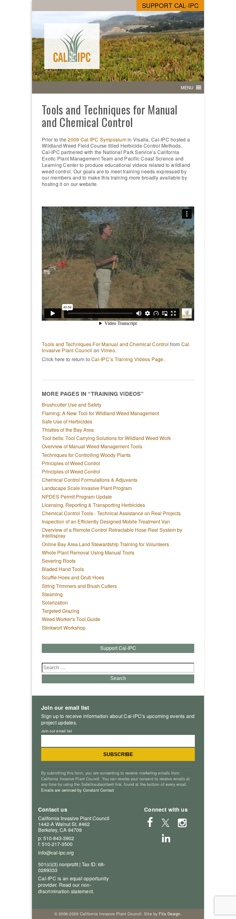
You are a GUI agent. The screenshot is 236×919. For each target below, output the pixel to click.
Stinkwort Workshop (63, 627)
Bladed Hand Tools (63, 569)
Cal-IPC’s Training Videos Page (127, 359)
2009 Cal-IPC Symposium (97, 139)
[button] (187, 87)
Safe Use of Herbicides (67, 421)
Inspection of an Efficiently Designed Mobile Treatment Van (106, 521)
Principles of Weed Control (71, 463)
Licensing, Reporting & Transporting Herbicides (93, 504)
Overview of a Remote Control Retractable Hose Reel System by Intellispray (112, 532)
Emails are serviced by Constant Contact (77, 790)
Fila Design (169, 914)
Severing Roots (59, 560)
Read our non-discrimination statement (65, 888)
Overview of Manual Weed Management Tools (92, 446)
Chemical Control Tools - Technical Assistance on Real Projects (111, 513)
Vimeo (108, 350)
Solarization (55, 602)
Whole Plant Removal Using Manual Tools (88, 552)
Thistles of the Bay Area (68, 429)
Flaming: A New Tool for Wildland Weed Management (100, 413)
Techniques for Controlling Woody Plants (86, 454)
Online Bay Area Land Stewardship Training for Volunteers (105, 544)
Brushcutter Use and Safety (71, 404)
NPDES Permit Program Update (77, 496)
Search (118, 678)
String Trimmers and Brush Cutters (79, 585)
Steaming (52, 594)
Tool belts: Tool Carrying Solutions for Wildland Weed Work (106, 438)
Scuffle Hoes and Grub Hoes (73, 577)
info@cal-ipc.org (56, 852)
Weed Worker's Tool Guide (71, 619)
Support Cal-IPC (170, 5)
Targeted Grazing (60, 610)
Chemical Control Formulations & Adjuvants (89, 479)
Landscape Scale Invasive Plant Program (87, 488)
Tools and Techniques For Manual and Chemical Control (105, 344)
